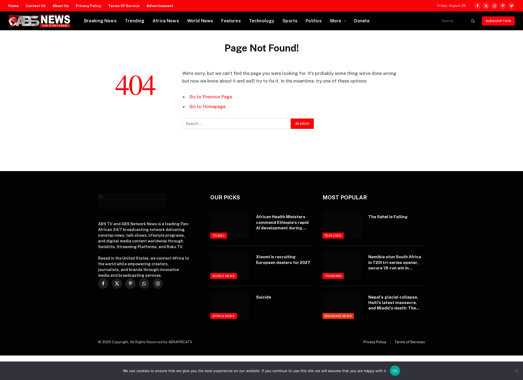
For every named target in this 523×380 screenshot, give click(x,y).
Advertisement (160, 6)
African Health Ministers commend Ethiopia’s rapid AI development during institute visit (282, 222)
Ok (395, 371)
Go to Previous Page (210, 96)
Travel (218, 235)
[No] (516, 370)
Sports (289, 20)
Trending (134, 20)
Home (13, 6)
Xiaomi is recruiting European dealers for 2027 (283, 259)
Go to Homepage (207, 106)
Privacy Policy (88, 6)
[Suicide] (229, 306)
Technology (262, 20)
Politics (314, 20)
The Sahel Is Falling (388, 216)
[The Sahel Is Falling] (342, 226)
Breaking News (100, 20)
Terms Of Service (123, 6)
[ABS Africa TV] (39, 21)
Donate (362, 20)
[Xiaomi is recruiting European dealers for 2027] (229, 266)
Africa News (166, 20)
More (336, 20)
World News (200, 20)
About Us (61, 6)
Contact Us (35, 6)
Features (231, 20)
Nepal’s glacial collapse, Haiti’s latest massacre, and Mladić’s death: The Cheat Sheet (393, 303)
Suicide (263, 297)
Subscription (498, 21)
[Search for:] (236, 123)
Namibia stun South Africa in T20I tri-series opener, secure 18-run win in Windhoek (394, 262)
